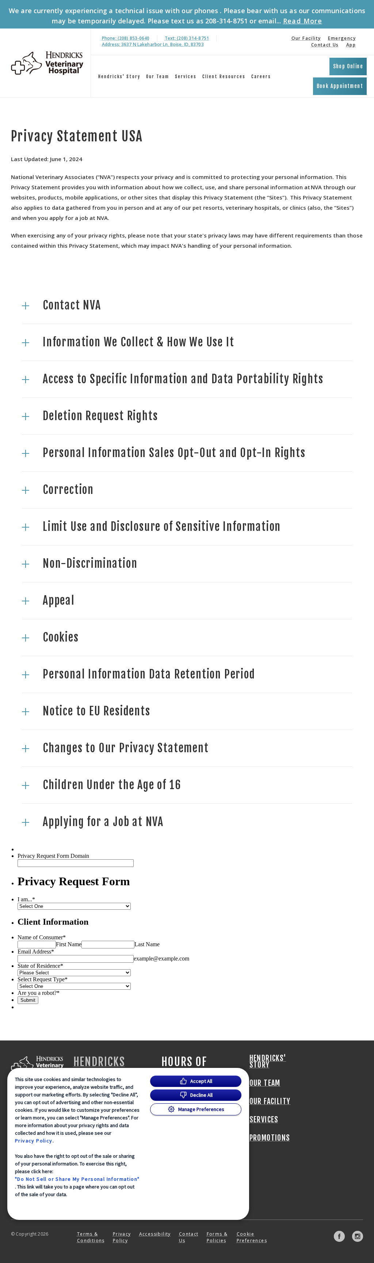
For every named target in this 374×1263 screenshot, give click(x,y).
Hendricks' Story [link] (119, 76)
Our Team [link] (157, 76)
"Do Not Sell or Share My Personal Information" (77, 1179)
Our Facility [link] (306, 38)
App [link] (351, 45)
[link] (47, 63)
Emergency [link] (342, 38)
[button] (187, 305)
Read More (303, 21)
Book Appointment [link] (340, 86)
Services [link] (185, 76)
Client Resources (223, 76)
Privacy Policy (34, 1140)
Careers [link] (261, 76)
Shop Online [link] (348, 66)
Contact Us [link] (325, 45)
